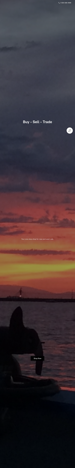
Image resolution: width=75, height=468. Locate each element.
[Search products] (69, 130)
